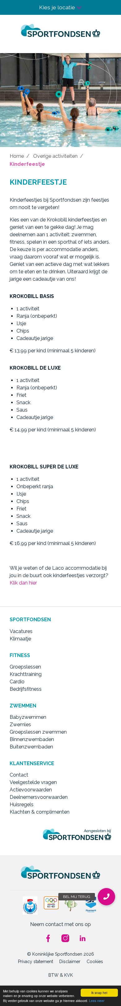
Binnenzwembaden (32, 739)
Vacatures (21, 631)
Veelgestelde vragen (33, 782)
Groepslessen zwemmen (38, 732)
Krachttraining (26, 674)
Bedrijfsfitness (26, 689)
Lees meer (96, 1000)
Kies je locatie (57, 7)
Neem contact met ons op (60, 924)
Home (17, 156)
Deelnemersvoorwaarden (39, 797)
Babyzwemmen (28, 717)
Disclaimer (69, 961)
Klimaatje (20, 639)
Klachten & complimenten (39, 812)
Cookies (95, 961)
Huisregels (22, 804)
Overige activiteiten (55, 156)
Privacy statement (35, 961)
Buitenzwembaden (31, 747)
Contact (19, 775)
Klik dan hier (23, 583)
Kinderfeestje (27, 164)
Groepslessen (25, 667)
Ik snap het (99, 992)
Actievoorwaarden (31, 790)
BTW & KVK (60, 975)
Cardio (17, 682)
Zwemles (20, 724)
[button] (106, 896)
